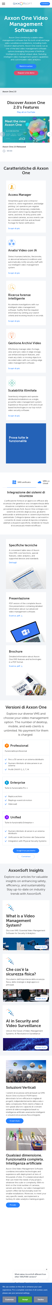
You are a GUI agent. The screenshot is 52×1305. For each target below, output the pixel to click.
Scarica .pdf (14, 616)
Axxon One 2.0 (9, 91)
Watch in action (26, 66)
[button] (2, 134)
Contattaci (26, 856)
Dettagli (13, 562)
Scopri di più (15, 1121)
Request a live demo (26, 73)
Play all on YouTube (26, 112)
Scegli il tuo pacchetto (26, 851)
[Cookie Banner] (26, 1294)
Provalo (13, 1205)
